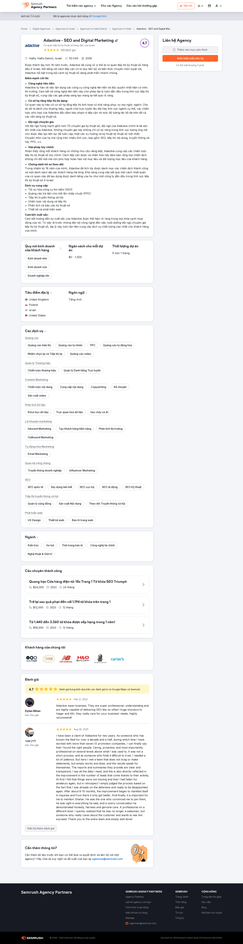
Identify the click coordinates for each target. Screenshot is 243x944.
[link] (111, 6)
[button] (200, 6)
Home (24, 28)
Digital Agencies (41, 28)
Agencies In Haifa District (93, 28)
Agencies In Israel (65, 28)
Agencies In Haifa (121, 28)
